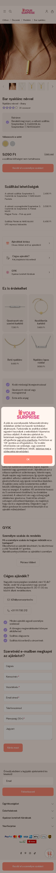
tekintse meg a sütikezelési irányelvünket (27, 450)
